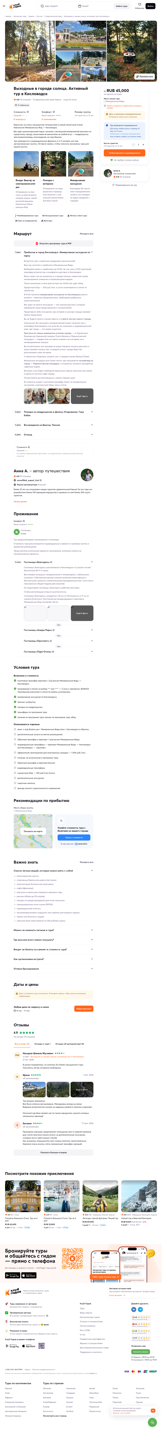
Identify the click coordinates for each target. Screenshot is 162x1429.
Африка (9, 1397)
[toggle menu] (4, 6)
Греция (69, 1397)
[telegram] (140, 1309)
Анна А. (21, 470)
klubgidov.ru (93, 1373)
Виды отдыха (86, 1312)
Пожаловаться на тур (126, 185)
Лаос (91, 1397)
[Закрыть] (91, 252)
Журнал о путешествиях (91, 1343)
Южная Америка (13, 1416)
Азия (7, 1393)
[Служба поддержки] (152, 1422)
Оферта (27, 1369)
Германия (70, 1388)
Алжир (46, 1406)
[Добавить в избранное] (37, 1183)
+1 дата (102, 1225)
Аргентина (48, 1411)
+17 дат (27, 1227)
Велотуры (48, 221)
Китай (92, 1388)
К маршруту (20, 119)
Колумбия (94, 1393)
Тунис (138, 1393)
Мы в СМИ (85, 1330)
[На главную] (15, 6)
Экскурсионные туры (54, 215)
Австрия (47, 1397)
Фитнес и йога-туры (78, 215)
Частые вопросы (87, 1325)
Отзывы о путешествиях (91, 1321)
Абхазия (47, 1388)
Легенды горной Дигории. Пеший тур (100, 1218)
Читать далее (20, 501)
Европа (8, 1388)
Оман (115, 1388)
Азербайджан (49, 1402)
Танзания (140, 1388)
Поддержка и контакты (91, 1352)
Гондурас (70, 1393)
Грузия (69, 1402)
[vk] (133, 1309)
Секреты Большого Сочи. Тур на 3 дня (60, 1219)
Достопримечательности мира (94, 1347)
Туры (82, 1308)
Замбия (69, 1411)
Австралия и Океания (15, 1406)
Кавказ (58, 99)
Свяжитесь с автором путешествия (125, 134)
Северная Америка (14, 1402)
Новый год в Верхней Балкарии (136, 1218)
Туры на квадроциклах (27, 221)
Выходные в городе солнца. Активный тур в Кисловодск (57, 1056)
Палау (115, 1397)
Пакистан (117, 1393)
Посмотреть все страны (55, 1416)
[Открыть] (91, 411)
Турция (139, 1402)
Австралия (48, 1393)
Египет (69, 1406)
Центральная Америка (15, 1411)
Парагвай (117, 1402)
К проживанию (49, 119)
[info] (47, 1316)
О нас (82, 1334)
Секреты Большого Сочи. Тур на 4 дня (21, 1219)
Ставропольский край (43, 99)
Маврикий (94, 1406)
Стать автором (115, 1295)
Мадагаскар (95, 1411)
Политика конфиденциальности (43, 1369)
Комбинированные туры (28, 215)
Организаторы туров (90, 1317)
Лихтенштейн (95, 1402)
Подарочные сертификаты (92, 1339)
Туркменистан (142, 1397)
